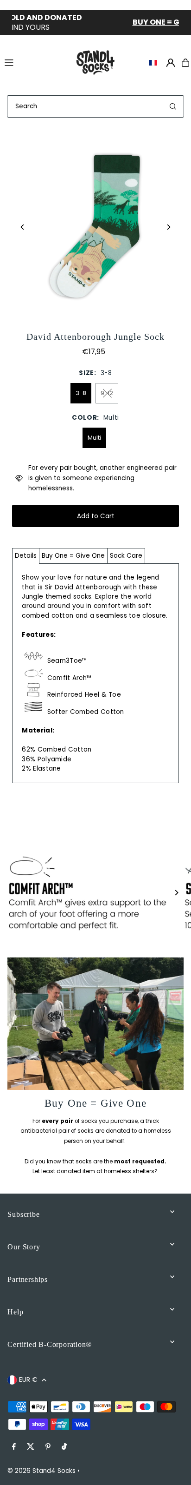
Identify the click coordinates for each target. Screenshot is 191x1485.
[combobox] (95, 106)
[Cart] (185, 63)
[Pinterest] (48, 1447)
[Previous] (22, 227)
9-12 (107, 393)
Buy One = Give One (73, 555)
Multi (94, 437)
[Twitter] (30, 1447)
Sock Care (126, 555)
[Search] (173, 106)
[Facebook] (14, 1447)
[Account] (170, 63)
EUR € (28, 1379)
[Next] (168, 227)
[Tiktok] (64, 1447)
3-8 (81, 393)
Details (26, 555)
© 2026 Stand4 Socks (41, 1470)
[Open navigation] (34, 62)
